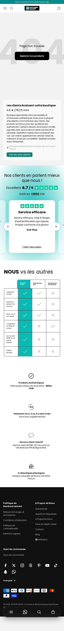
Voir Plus (32, 229)
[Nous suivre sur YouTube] (47, 565)
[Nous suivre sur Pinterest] (39, 565)
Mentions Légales (12, 533)
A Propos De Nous (43, 519)
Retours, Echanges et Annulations (13, 513)
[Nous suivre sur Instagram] (22, 565)
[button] (8, 226)
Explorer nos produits (32, 56)
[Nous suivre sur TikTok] (55, 565)
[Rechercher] (39, 612)
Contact (39, 529)
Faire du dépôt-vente (45, 524)
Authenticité (41, 508)
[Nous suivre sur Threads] (30, 565)
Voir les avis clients (19, 154)
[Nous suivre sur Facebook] (5, 565)
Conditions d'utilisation (15, 520)
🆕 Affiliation (41, 539)
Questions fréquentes (45, 514)
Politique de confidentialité (10, 527)
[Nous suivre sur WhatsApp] (14, 572)
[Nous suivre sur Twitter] (14, 565)
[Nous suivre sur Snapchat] (5, 572)
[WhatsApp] (25, 612)
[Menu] (11, 612)
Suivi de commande (13, 555)
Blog (37, 534)
